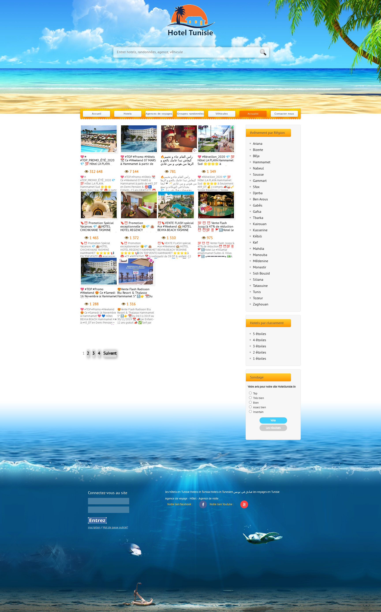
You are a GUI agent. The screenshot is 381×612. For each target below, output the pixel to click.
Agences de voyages (159, 113)
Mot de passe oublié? (115, 527)
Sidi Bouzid (261, 273)
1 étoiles (259, 359)
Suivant (109, 353)
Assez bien (259, 407)
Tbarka (258, 218)
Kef (255, 243)
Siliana (258, 280)
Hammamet (261, 162)
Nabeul (258, 168)
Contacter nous (284, 113)
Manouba (260, 255)
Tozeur (258, 298)
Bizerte (258, 150)
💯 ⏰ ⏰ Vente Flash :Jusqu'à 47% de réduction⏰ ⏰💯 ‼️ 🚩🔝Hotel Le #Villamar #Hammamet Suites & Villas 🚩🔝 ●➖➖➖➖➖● (216, 232)
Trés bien (258, 398)
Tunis (257, 292)
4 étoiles (259, 340)
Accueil (96, 113)
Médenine (260, 261)
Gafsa (257, 212)
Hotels (128, 113)
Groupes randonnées (190, 113)
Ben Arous (260, 199)
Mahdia (258, 249)
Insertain (257, 412)
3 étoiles (259, 346)
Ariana (257, 144)
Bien (255, 403)
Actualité (253, 113)
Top (254, 393)
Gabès (257, 205)
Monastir (259, 267)
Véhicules (222, 113)
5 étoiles (259, 334)
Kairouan (260, 224)
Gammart (260, 181)
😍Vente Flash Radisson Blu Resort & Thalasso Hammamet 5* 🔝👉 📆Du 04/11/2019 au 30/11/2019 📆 (135, 296)
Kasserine (260, 230)
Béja (256, 156)
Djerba (258, 193)
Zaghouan (260, 304)
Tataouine (260, 286)
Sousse (258, 175)
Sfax (256, 187)
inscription (94, 527)
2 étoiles (259, 352)
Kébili (257, 236)
